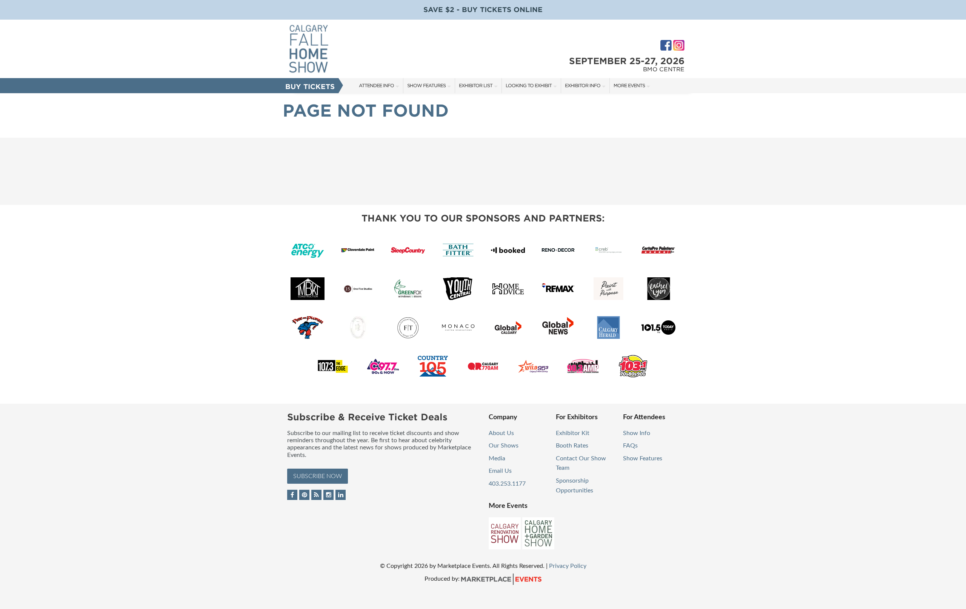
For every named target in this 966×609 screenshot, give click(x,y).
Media (497, 458)
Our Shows (503, 446)
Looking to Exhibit (529, 85)
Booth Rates (572, 446)
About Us (501, 433)
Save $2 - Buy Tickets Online (483, 10)
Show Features (426, 85)
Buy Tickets (310, 87)
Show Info (636, 433)
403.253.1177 (507, 484)
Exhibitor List (475, 85)
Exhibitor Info (582, 85)
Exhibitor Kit (572, 433)
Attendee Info (376, 85)
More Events (629, 85)
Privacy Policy (567, 566)
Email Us (500, 471)
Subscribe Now (317, 476)
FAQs (630, 446)
